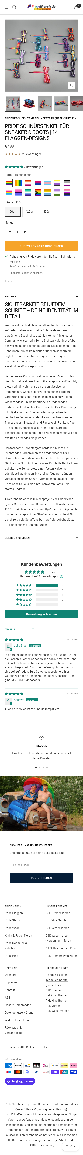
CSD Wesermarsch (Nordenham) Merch (58, 938)
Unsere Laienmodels (18, 1005)
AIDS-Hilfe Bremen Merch (62, 948)
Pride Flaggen (14, 913)
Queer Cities (53, 985)
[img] (14, 639)
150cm (48, 211)
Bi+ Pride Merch (56, 920)
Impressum (12, 982)
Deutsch (44, 1047)
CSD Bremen (54, 990)
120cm (30, 211)
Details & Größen (17, 537)
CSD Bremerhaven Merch (62, 955)
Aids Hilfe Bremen (57, 1000)
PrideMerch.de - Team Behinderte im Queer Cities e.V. (41, 118)
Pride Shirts (12, 920)
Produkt (10, 296)
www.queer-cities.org (52, 1109)
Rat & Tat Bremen (57, 995)
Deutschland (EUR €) (19, 1047)
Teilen (9, 281)
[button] (14, 167)
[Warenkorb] (76, 7)
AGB (7, 997)
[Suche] (14, 7)
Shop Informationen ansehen (26, 272)
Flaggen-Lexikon (57, 974)
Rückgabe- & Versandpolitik (14, 1030)
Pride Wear (12, 928)
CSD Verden (53, 1005)
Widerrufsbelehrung (17, 1020)
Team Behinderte (57, 980)
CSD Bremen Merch (58, 913)
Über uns (10, 974)
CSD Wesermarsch (57, 1010)
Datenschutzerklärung (19, 1012)
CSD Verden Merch (57, 928)
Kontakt (10, 990)
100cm (13, 211)
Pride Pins (11, 955)
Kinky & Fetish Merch (18, 935)
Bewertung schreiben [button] (41, 614)
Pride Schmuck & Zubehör (16, 945)
